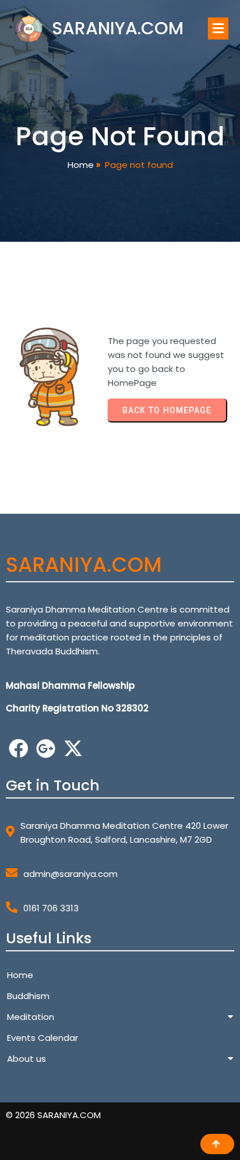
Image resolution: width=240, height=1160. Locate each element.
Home (81, 165)
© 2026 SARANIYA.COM (53, 1115)
